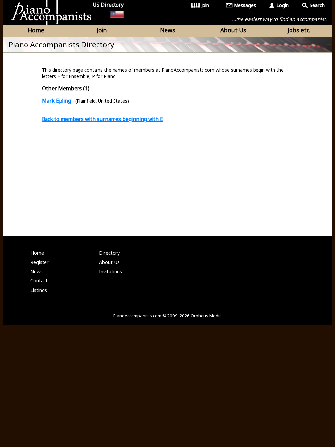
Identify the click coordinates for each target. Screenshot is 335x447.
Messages (245, 5)
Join (205, 5)
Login (282, 5)
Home (36, 30)
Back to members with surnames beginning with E (102, 119)
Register (39, 262)
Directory (109, 253)
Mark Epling (56, 100)
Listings (38, 290)
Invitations (110, 271)
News (167, 30)
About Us (233, 30)
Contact (39, 280)
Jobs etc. (299, 30)
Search (317, 5)
